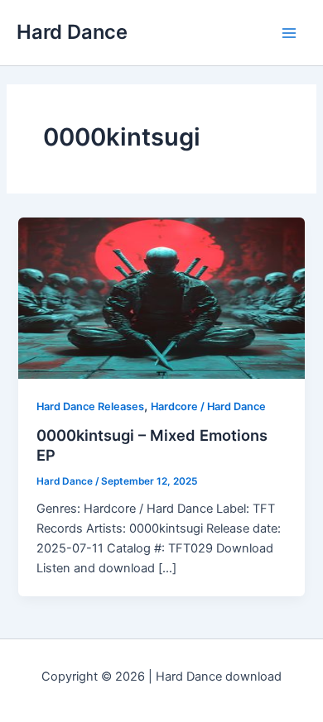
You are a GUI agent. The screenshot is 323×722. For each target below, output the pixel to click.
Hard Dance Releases (90, 406)
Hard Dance (72, 32)
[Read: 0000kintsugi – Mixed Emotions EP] (161, 296)
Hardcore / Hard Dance (208, 406)
